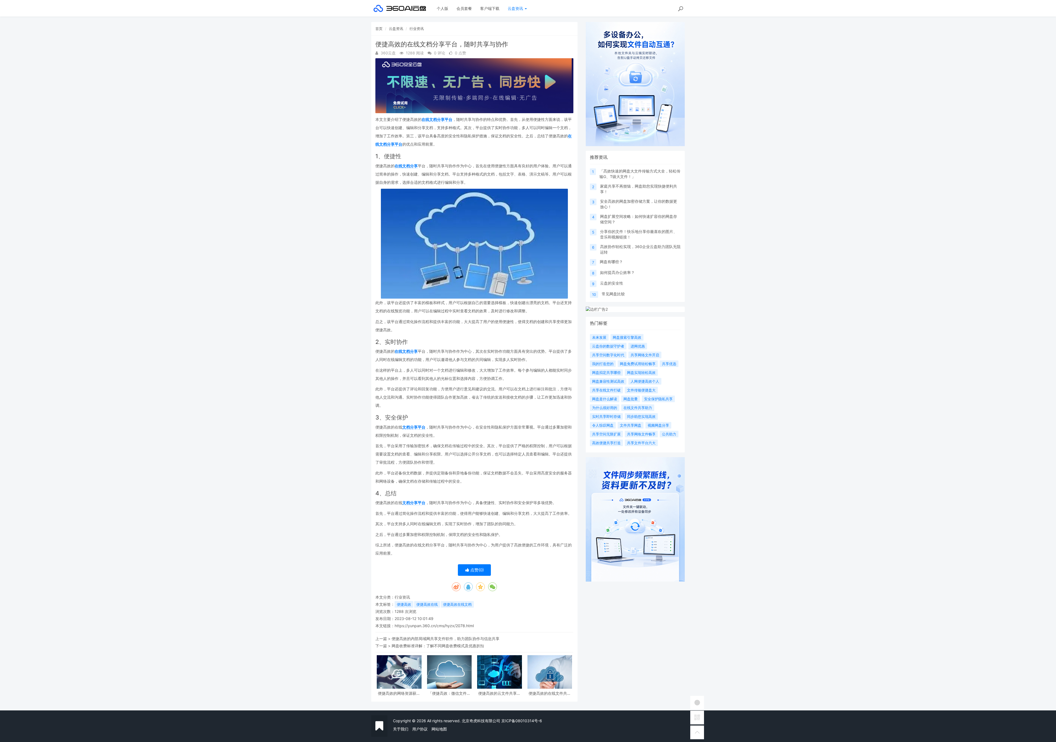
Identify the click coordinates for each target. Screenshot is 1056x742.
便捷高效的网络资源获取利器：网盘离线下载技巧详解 (399, 693)
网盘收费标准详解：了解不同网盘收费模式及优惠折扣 (438, 645)
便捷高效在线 (427, 604)
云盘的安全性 (611, 283)
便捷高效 (404, 604)
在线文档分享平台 (437, 119)
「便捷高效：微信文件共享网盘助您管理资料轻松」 (449, 693)
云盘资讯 (516, 8)
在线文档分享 (406, 165)
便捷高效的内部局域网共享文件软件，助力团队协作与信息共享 (445, 638)
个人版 (442, 8)
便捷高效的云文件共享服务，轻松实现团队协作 (499, 693)
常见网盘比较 (613, 293)
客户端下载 (489, 8)
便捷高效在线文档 (457, 604)
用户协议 (420, 729)
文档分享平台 (413, 427)
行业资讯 (416, 28)
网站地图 (439, 729)
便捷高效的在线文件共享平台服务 (550, 693)
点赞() (476, 570)
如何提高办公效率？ (617, 272)
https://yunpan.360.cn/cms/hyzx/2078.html (434, 625)
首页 (379, 28)
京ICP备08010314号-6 (521, 720)
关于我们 (400, 729)
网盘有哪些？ (611, 261)
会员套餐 (464, 8)
